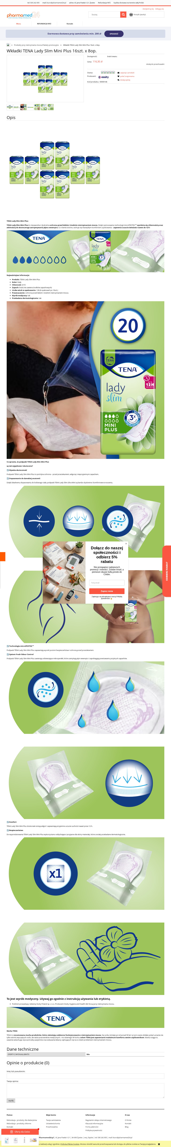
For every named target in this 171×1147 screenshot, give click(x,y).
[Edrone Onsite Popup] (85, 573)
